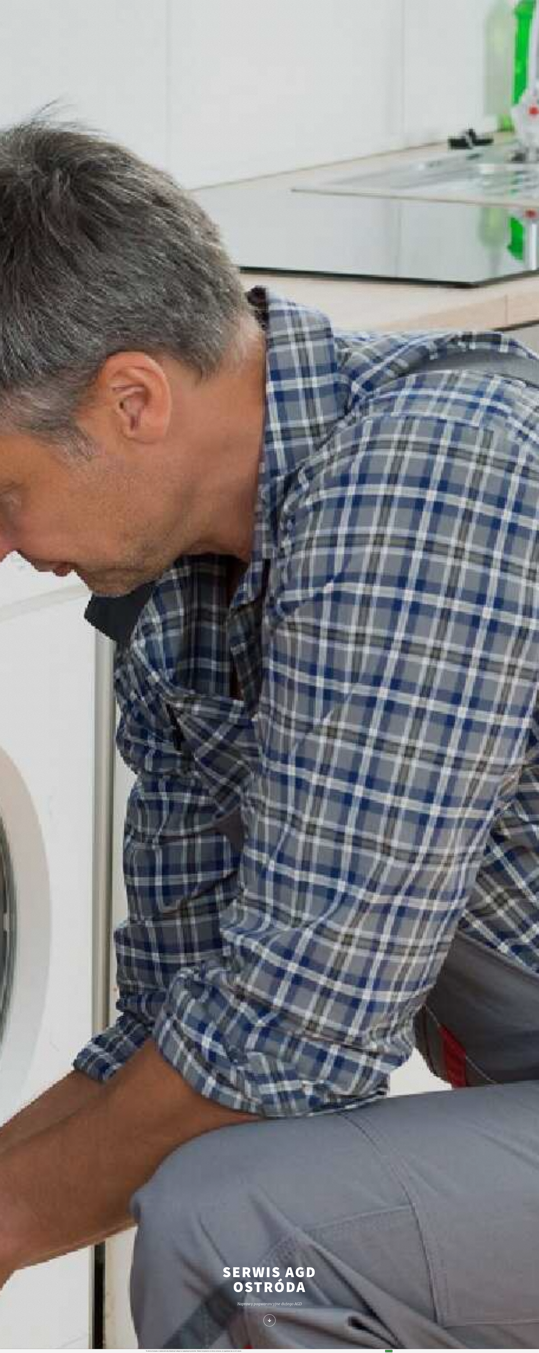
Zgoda (389, 1351)
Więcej (269, 1320)
